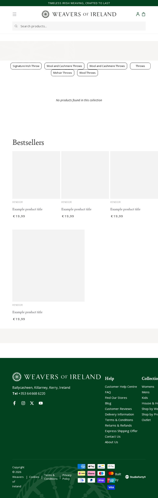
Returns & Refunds (118, 425)
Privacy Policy (67, 477)
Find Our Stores (116, 398)
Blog (108, 403)
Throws (140, 66)
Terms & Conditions (119, 420)
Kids (145, 398)
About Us (111, 442)
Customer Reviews (118, 409)
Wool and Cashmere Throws (107, 66)
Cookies (34, 477)
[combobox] (79, 26)
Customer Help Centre (121, 386)
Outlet (146, 420)
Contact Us (113, 436)
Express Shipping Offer (121, 431)
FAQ (108, 392)
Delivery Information (119, 414)
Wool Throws (87, 73)
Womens (148, 386)
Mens (146, 392)
